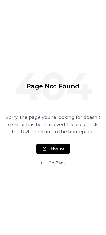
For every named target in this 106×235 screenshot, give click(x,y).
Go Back (57, 163)
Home (57, 148)
